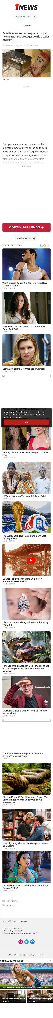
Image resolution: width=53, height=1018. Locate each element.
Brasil (9, 905)
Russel (35, 46)
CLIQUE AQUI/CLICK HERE (30, 933)
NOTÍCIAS (12, 901)
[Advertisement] (26, 113)
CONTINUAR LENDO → (26, 227)
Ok (26, 422)
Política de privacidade (18, 921)
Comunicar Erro (24, 238)
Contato (5, 921)
